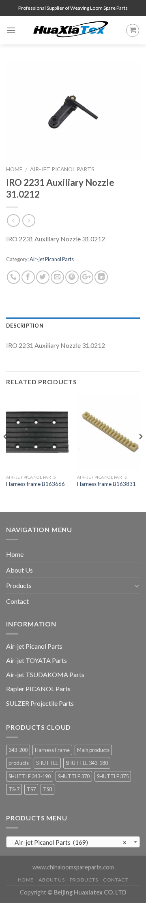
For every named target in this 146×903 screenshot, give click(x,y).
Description (24, 325)
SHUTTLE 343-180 (87, 763)
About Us (19, 570)
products (19, 763)
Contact (17, 601)
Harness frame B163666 (35, 484)
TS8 (47, 789)
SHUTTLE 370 (74, 776)
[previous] (6, 452)
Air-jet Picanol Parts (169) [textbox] (71, 842)
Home (14, 169)
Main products (93, 750)
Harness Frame (52, 750)
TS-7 (14, 789)
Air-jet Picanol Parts (62, 169)
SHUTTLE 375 (113, 776)
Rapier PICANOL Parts (38, 688)
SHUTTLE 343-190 (30, 776)
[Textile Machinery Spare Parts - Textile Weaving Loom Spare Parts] (71, 30)
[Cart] (132, 30)
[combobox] (73, 842)
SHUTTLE (47, 763)
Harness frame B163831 (106, 484)
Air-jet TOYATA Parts (36, 660)
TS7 (31, 789)
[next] (140, 452)
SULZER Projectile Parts (40, 703)
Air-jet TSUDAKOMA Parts (45, 674)
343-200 (18, 750)
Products (19, 585)
